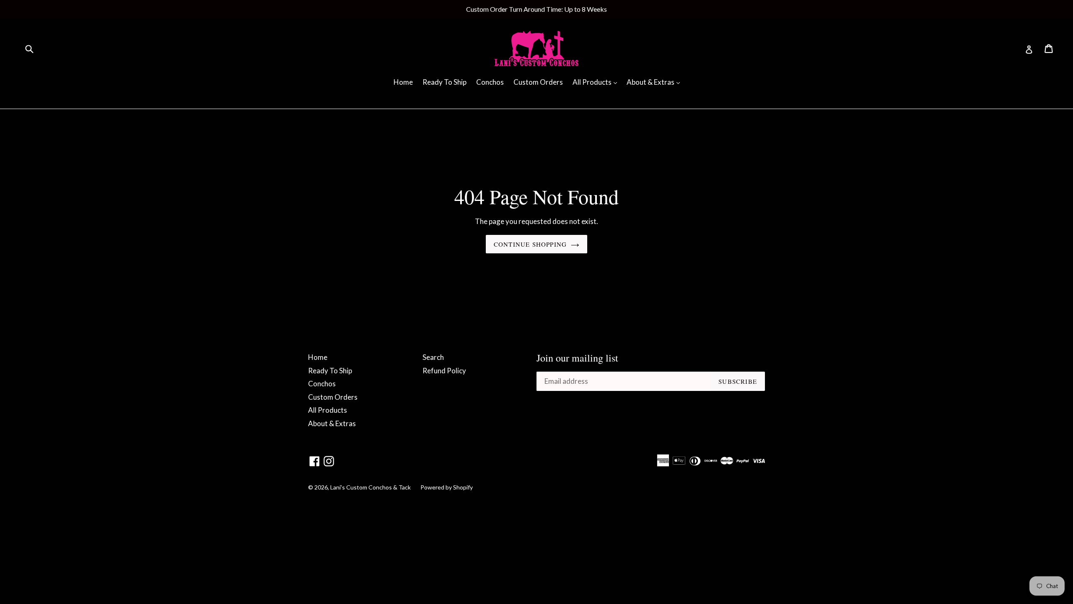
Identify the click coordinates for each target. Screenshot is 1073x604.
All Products (597, 81)
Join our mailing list (577, 358)
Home (403, 82)
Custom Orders (538, 82)
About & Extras (655, 81)
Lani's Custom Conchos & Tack (371, 487)
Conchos (490, 82)
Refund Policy (444, 370)
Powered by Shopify (446, 487)
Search (433, 357)
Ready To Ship (444, 82)
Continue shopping (530, 244)
